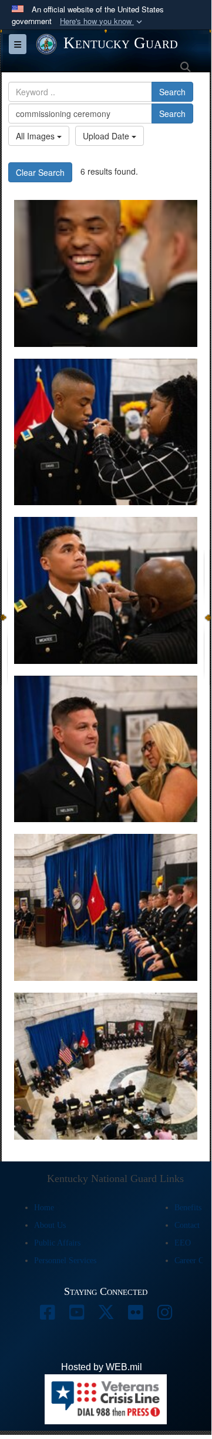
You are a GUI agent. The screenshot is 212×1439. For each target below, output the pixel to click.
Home (44, 1207)
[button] (102, 21)
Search (172, 92)
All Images (36, 136)
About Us (50, 1225)
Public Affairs (57, 1242)
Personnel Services (65, 1260)
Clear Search (40, 172)
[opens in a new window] (47, 1315)
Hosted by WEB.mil (101, 1367)
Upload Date (107, 136)
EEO (182, 1242)
